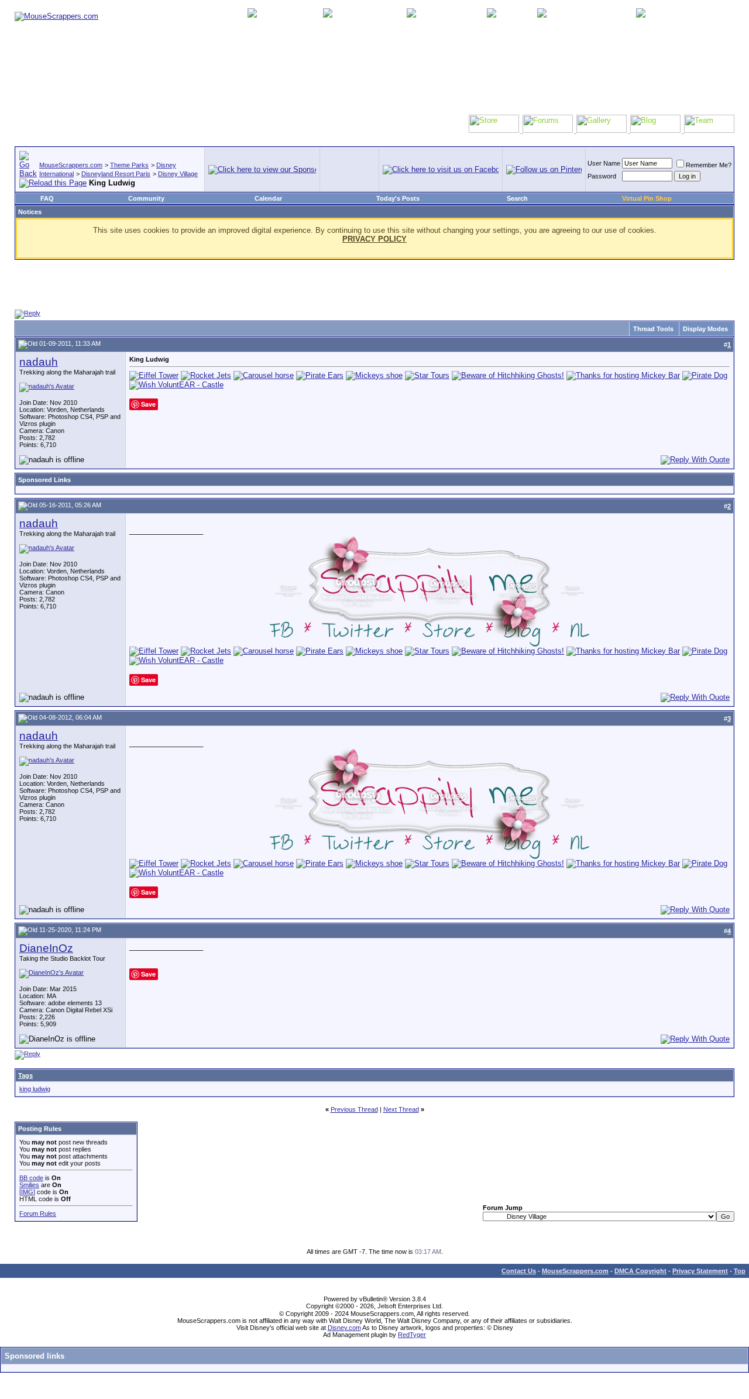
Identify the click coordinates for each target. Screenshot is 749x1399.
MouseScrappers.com (70, 165)
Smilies (29, 1184)
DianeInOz (46, 948)
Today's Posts (398, 198)
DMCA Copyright (640, 1270)
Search (517, 198)
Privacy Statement (700, 1270)
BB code (31, 1177)
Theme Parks (129, 165)
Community (146, 198)
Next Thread (401, 1109)
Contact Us (518, 1270)
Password (601, 176)
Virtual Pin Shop (647, 198)
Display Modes (705, 328)
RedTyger (412, 1334)
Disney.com (344, 1327)
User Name (603, 163)
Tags (25, 1075)
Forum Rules (37, 1213)
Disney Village (178, 173)
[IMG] (27, 1191)
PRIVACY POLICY (374, 239)
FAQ (47, 198)
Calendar (268, 198)
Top (739, 1270)
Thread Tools (653, 328)
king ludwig (34, 1088)
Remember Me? (708, 165)
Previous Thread (354, 1109)
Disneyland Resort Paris (115, 173)
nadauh (38, 362)
